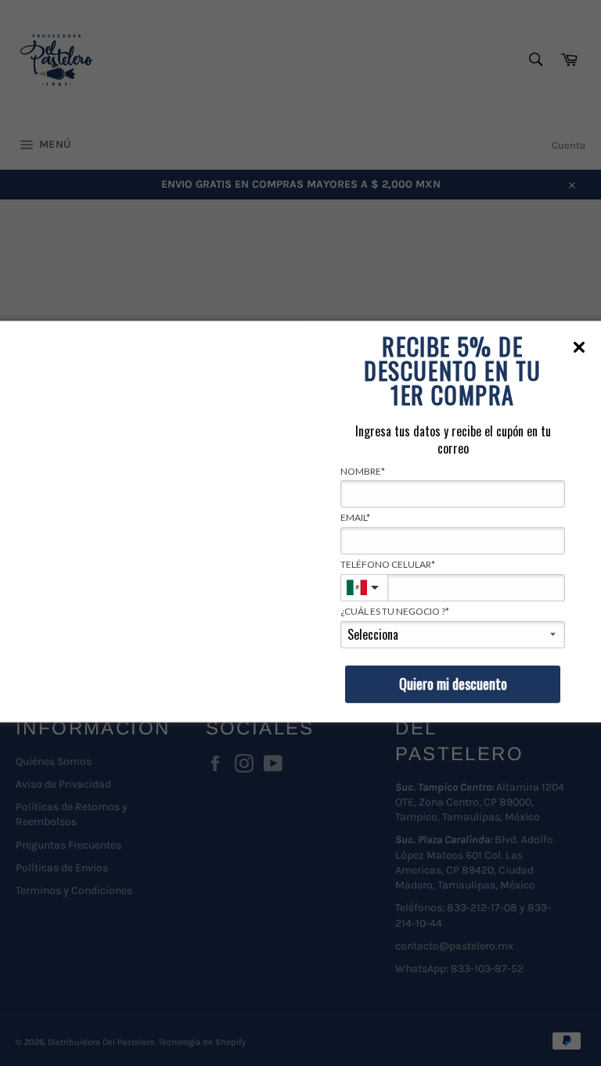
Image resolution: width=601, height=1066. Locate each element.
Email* (355, 517)
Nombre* (362, 470)
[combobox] (363, 587)
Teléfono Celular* (387, 564)
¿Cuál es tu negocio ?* (394, 611)
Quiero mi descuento (453, 683)
